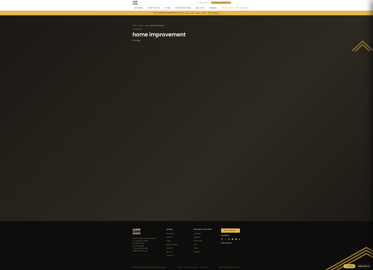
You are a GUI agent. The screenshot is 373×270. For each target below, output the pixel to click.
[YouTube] (233, 239)
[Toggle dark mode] (239, 3)
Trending (213, 8)
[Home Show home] (135, 3)
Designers (197, 237)
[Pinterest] (236, 239)
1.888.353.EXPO (204, 2)
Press (195, 244)
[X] (229, 239)
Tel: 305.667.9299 (138, 243)
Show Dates (170, 233)
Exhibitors (169, 237)
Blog (141, 25)
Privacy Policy (194, 267)
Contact (179, 267)
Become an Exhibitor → (221, 2)
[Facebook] (226, 239)
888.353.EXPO (226, 243)
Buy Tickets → (213, 13)
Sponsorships (198, 241)
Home (134, 25)
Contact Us (169, 255)
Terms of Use (203, 267)
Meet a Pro (200, 8)
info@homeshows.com (139, 251)
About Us (169, 252)
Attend (167, 8)
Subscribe (186, 267)
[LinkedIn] (240, 239)
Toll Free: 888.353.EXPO (140, 248)
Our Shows (138, 8)
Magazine (197, 252)
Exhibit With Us (154, 8)
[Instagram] (222, 239)
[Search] (233, 2)
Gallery (196, 248)
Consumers (197, 233)
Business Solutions (183, 8)
